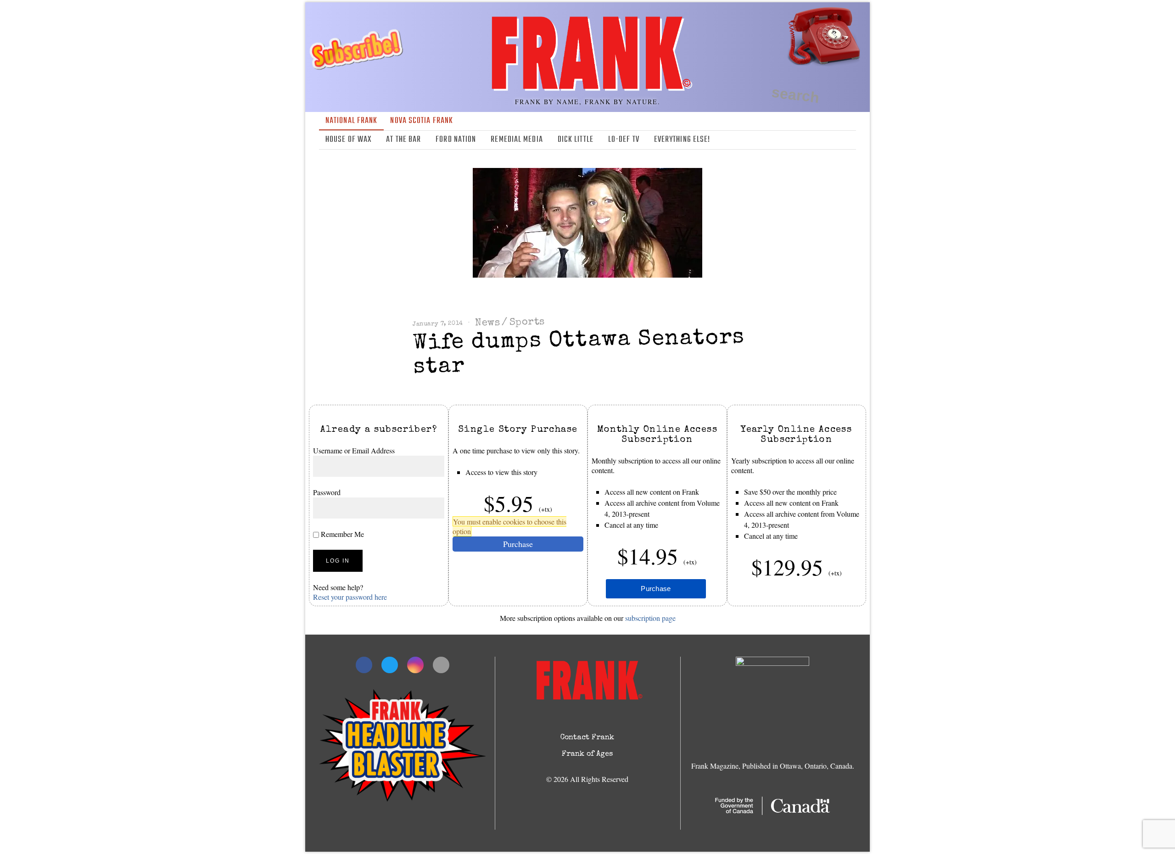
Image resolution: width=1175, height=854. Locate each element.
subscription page (650, 618)
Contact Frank (587, 738)
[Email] (850, 139)
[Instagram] (837, 139)
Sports (527, 322)
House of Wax (348, 139)
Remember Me (341, 534)
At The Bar (403, 139)
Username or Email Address (354, 450)
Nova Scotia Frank (421, 121)
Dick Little (575, 139)
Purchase (518, 543)
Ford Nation (456, 139)
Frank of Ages (587, 754)
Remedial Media (517, 139)
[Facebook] (810, 139)
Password (327, 492)
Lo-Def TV (623, 139)
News (487, 323)
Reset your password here (350, 597)
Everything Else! (682, 139)
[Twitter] (823, 139)
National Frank (351, 121)
